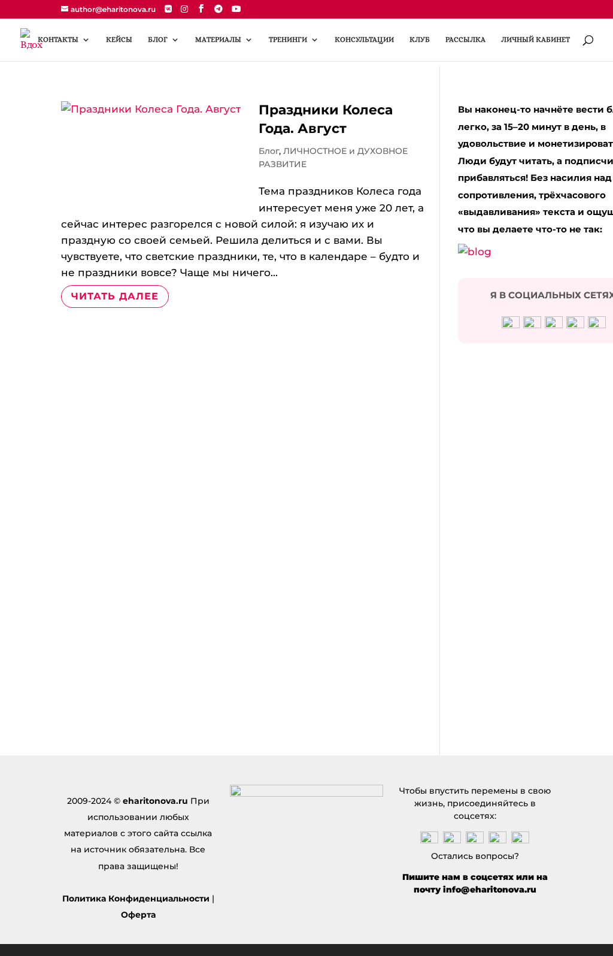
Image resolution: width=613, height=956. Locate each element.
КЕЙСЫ (119, 39)
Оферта (138, 914)
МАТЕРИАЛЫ (218, 39)
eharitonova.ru (155, 800)
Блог (269, 151)
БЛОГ (158, 39)
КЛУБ (419, 39)
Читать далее (115, 296)
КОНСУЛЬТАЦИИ (364, 39)
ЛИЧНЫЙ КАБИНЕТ (535, 39)
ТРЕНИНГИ (288, 39)
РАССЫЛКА (465, 39)
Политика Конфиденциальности (136, 898)
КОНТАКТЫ (58, 39)
